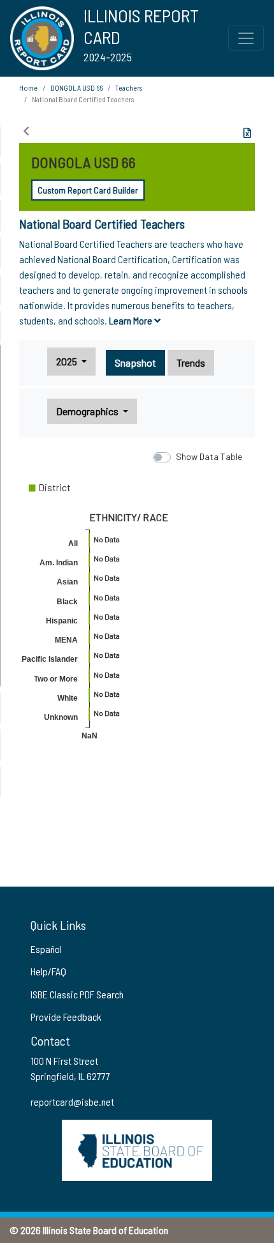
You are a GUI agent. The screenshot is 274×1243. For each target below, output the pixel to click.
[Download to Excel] (247, 133)
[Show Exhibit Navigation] (26, 131)
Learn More (131, 320)
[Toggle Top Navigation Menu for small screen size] (246, 38)
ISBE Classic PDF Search (77, 994)
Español (46, 949)
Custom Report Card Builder (88, 190)
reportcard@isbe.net (72, 1101)
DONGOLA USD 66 (76, 87)
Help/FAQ (48, 971)
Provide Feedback (66, 1016)
